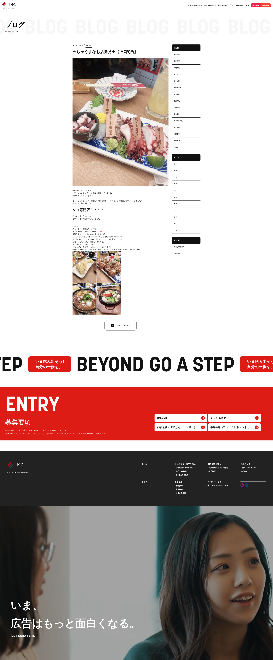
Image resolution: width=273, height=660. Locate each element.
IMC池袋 (177, 127)
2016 (175, 230)
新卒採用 (255, 5)
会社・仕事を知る (195, 5)
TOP (9, 31)
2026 (175, 164)
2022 (175, 190)
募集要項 (162, 417)
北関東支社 (177, 134)
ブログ (231, 5)
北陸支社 (177, 107)
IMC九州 (177, 81)
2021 (175, 197)
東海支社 (177, 101)
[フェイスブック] (246, 484)
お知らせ (177, 253)
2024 (175, 177)
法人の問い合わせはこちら (218, 485)
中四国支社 (177, 87)
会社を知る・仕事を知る (185, 464)
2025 (175, 170)
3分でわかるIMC (182, 475)
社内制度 (212, 471)
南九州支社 (177, 74)
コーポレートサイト (215, 482)
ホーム (144, 464)
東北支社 (177, 141)
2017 (175, 223)
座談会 (244, 471)
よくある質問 (218, 417)
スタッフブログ (179, 247)
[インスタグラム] (242, 484)
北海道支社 (177, 147)
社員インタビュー (249, 468)
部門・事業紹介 (182, 471)
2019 (175, 210)
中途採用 (265, 5)
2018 (175, 217)
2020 (175, 204)
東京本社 (177, 114)
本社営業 (177, 61)
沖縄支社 (177, 68)
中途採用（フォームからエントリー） (232, 427)
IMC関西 (88, 45)
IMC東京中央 (178, 121)
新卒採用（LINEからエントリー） (176, 427)
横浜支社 (177, 54)
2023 (175, 184)
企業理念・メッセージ (184, 468)
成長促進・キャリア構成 (218, 468)
